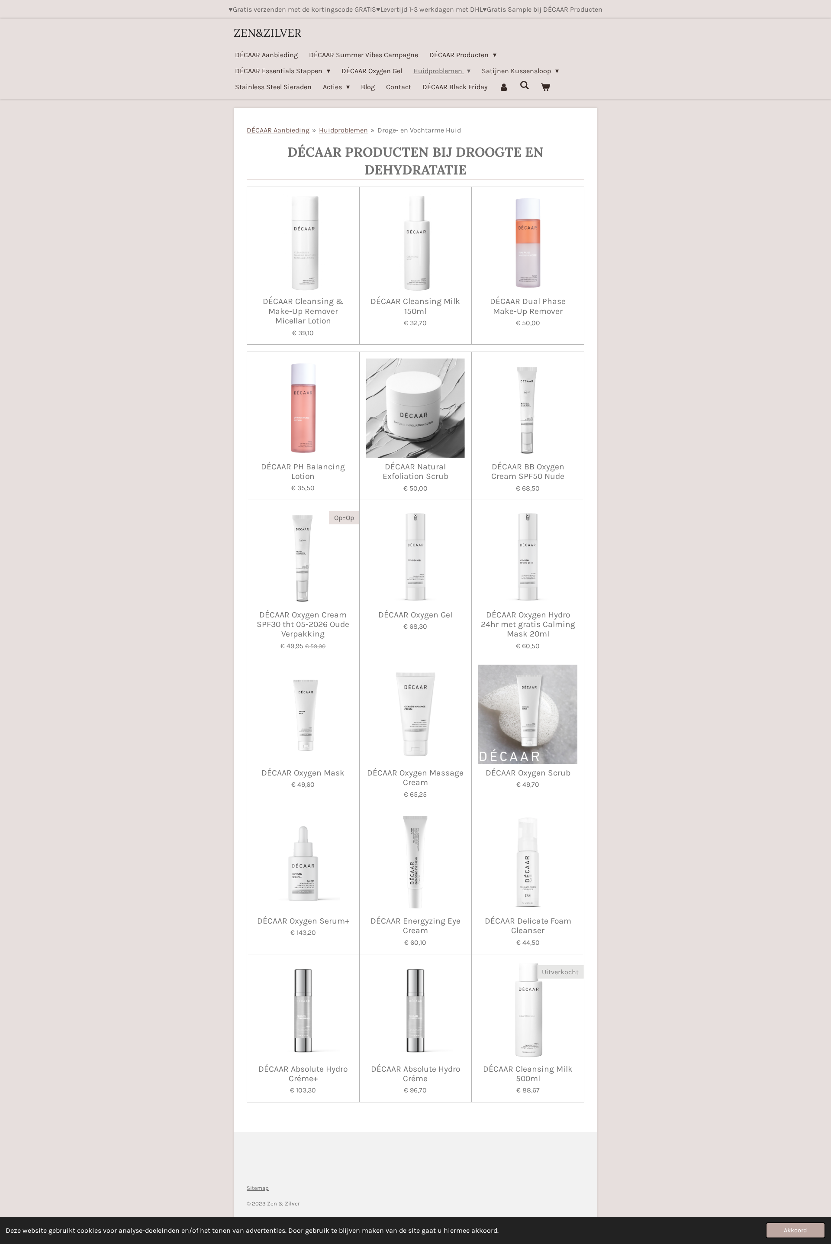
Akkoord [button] (795, 1230)
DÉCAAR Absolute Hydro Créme (415, 1073)
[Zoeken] (524, 85)
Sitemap (258, 1188)
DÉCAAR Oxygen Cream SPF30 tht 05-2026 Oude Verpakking (303, 624)
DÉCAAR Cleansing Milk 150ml (415, 306)
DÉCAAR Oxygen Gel (415, 615)
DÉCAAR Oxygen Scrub (528, 773)
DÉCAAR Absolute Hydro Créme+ (303, 1073)
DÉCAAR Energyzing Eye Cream (415, 925)
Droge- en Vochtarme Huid (419, 130)
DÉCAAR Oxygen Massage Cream (415, 777)
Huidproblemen (343, 130)
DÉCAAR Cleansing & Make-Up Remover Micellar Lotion (303, 311)
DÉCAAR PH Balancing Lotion (303, 471)
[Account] (503, 87)
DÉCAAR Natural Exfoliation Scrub (415, 471)
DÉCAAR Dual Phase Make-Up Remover (528, 306)
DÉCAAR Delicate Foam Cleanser (528, 925)
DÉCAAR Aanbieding (278, 130)
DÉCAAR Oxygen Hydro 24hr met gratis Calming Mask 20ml (528, 624)
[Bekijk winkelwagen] (545, 87)
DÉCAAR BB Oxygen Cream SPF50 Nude (527, 471)
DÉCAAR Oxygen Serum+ (303, 921)
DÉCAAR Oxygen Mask (303, 773)
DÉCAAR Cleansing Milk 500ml (528, 1073)
